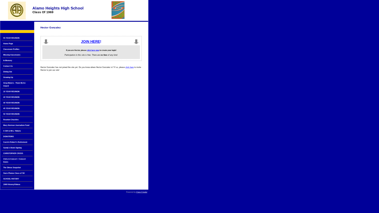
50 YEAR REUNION (11, 114)
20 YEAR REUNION (11, 97)
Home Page (8, 44)
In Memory (7, 60)
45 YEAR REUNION (11, 108)
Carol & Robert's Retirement (15, 142)
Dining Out (7, 72)
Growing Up (8, 77)
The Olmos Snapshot (12, 168)
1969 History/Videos (11, 184)
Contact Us (8, 66)
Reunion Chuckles (11, 120)
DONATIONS (8, 136)
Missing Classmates (11, 55)
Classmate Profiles (11, 49)
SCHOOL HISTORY (11, 179)
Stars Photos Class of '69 (14, 173)
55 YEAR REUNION (11, 38)
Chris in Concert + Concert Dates (14, 160)
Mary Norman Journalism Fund (16, 125)
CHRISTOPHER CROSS (13, 153)
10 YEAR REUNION (11, 92)
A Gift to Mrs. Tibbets (12, 131)
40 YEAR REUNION (11, 103)
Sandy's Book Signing (12, 148)
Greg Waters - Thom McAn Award (14, 84)
